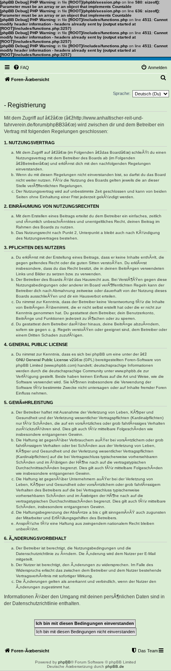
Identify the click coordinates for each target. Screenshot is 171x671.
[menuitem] (21, 67)
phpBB (64, 662)
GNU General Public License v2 (45, 360)
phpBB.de (114, 666)
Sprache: (121, 93)
